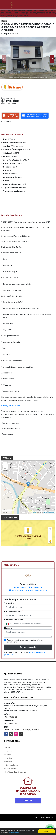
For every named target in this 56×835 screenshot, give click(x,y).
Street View (14, 87)
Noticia (8, 761)
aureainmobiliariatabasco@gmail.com (29, 590)
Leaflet (34, 512)
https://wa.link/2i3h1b (10, 405)
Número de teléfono (14, 620)
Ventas (8, 751)
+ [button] (5, 464)
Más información (14, 833)
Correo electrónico (13, 611)
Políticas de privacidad (15, 772)
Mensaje (8, 628)
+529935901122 (20, 587)
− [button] (5, 468)
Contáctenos (11, 768)
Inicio (7, 747)
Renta (8, 754)
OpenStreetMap (48, 512)
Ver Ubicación (22, 536)
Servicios (9, 758)
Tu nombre (9, 603)
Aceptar (46, 831)
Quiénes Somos (12, 765)
